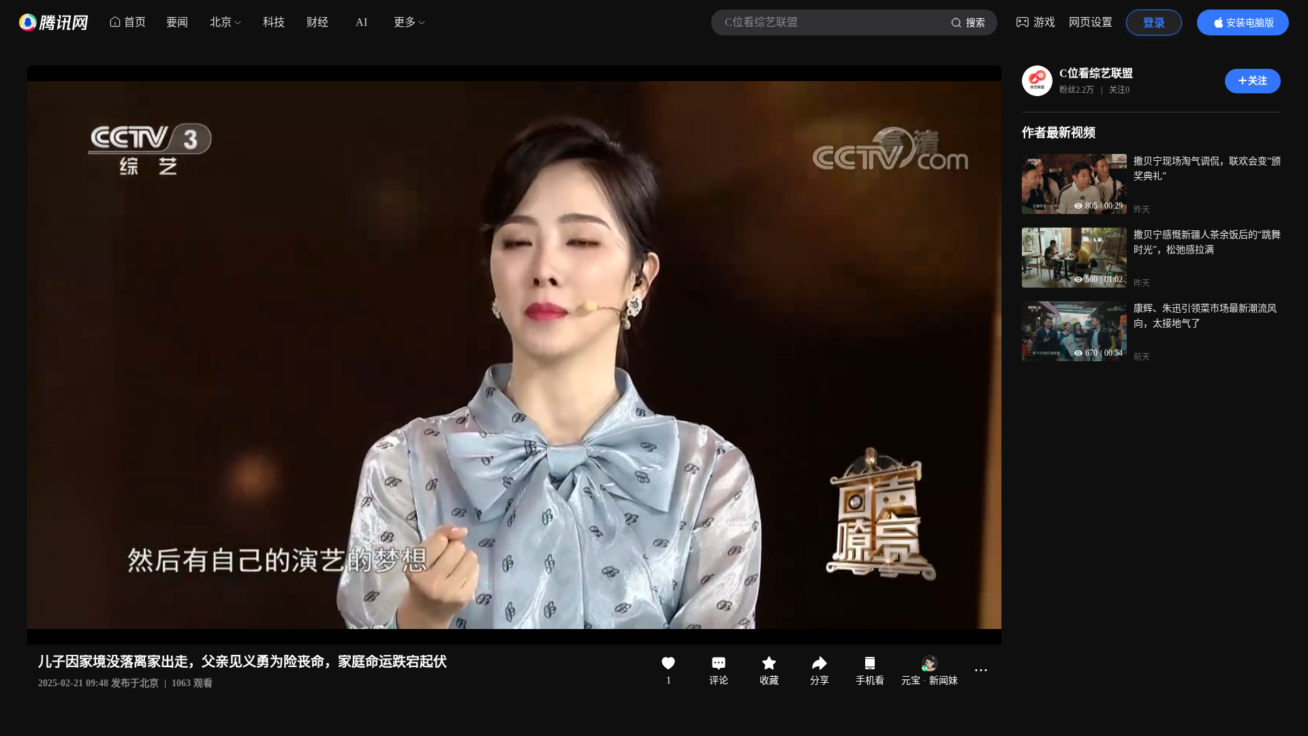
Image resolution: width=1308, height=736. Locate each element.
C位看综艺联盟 (1096, 73)
